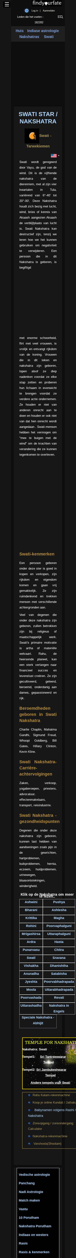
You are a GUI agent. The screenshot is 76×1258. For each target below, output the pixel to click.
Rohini (31, 926)
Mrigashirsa (31, 934)
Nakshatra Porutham (35, 1226)
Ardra (31, 942)
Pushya (59, 902)
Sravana (59, 958)
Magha (59, 918)
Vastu (23, 1209)
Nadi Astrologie (31, 1192)
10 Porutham (29, 1217)
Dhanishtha (59, 966)
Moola (31, 989)
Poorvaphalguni (59, 926)
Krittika (31, 918)
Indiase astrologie (43, 31)
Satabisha (59, 974)
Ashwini (31, 902)
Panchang (27, 1183)
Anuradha (31, 974)
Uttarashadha (31, 1005)
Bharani (31, 910)
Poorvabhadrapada (59, 982)
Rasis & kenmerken (34, 1252)
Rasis (23, 1243)
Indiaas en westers (33, 1235)
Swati (49, 37)
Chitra (59, 950)
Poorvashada (31, 997)
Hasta (58, 942)
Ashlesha (59, 910)
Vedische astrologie (34, 1175)
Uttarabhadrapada (59, 989)
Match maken (29, 1200)
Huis (20, 31)
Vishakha (31, 966)
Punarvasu (31, 950)
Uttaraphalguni (59, 934)
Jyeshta (31, 982)
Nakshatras (29, 37)
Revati (59, 997)
